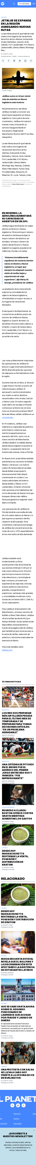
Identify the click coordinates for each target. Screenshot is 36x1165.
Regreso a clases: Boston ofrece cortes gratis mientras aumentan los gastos (17, 814)
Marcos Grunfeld (8, 735)
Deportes (5, 710)
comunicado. (8, 417)
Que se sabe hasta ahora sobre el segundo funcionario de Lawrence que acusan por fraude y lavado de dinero (17, 1013)
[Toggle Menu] (33, 4)
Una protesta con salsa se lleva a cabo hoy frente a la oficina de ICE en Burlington (17, 1073)
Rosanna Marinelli (7, 973)
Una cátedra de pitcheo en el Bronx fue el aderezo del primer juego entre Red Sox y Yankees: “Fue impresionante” (18, 771)
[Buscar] (14, 4)
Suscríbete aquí (18, 184)
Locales (4, 17)
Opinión (16, 1119)
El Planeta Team (6, 54)
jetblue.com (7, 650)
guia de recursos (8, 807)
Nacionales (18, 1124)
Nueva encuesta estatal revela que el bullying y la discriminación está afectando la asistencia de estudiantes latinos (17, 964)
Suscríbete (25, 4)
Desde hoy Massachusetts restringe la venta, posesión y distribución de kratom (15, 857)
